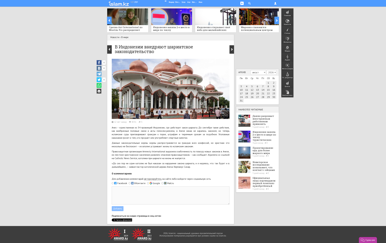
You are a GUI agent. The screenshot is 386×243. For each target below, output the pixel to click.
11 (246, 89)
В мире (124, 37)
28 (263, 96)
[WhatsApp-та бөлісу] (99, 85)
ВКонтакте (140, 183)
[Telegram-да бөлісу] (99, 74)
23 (273, 93)
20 (257, 93)
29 (268, 96)
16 (273, 89)
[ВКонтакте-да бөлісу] (99, 68)
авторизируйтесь (153, 178)
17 (241, 93)
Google (156, 183)
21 (263, 93)
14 (263, 89)
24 (241, 96)
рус (136, 1)
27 (257, 96)
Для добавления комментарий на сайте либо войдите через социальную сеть (161, 178)
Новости (114, 37)
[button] (368, 240)
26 (252, 96)
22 (268, 93)
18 (246, 93)
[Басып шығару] (99, 91)
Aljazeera (212, 154)
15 (268, 89)
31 (241, 100)
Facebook (122, 183)
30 (273, 96)
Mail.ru (170, 183)
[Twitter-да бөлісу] (99, 79)
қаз (132, 1)
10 (241, 89)
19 (252, 93)
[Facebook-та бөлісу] (99, 62)
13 (257, 89)
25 (246, 96)
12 (252, 89)
